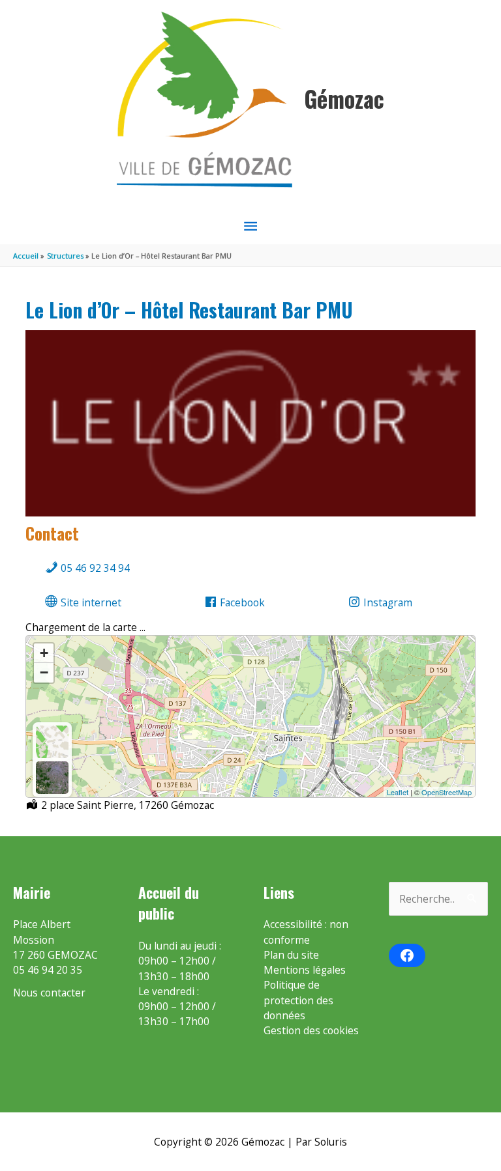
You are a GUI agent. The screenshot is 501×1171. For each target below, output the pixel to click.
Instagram (386, 602)
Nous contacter (49, 992)
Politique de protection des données (298, 1000)
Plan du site (291, 955)
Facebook (241, 602)
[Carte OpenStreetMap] (52, 742)
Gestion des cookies (311, 1030)
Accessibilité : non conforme (306, 931)
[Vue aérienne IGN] (52, 777)
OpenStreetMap (446, 792)
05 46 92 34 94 (94, 568)
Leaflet (397, 792)
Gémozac (344, 98)
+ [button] (44, 653)
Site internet (89, 602)
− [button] (44, 672)
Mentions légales (305, 970)
